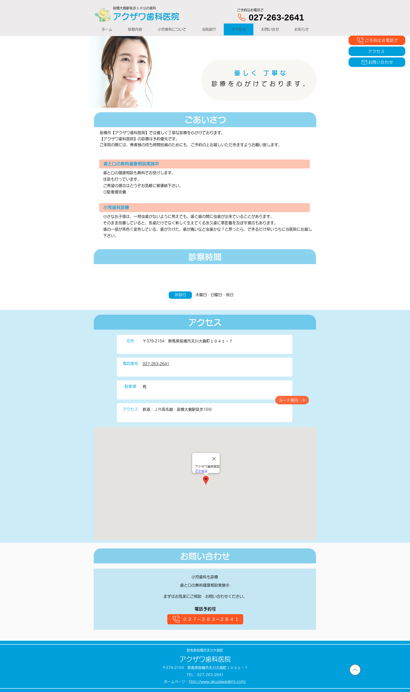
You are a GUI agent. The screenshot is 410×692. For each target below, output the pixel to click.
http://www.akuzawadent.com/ (217, 681)
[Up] (355, 669)
